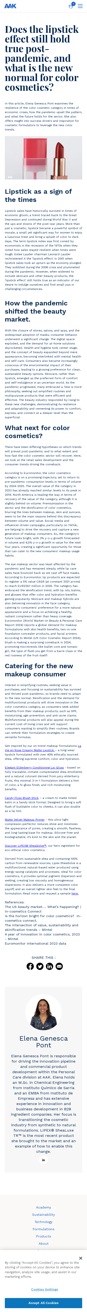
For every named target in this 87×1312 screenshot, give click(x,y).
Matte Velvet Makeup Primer (25, 819)
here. (75, 893)
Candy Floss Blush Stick (22, 798)
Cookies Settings (44, 1289)
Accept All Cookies (43, 1303)
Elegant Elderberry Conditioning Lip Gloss (34, 767)
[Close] (80, 1258)
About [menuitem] (44, 1243)
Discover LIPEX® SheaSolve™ (25, 845)
